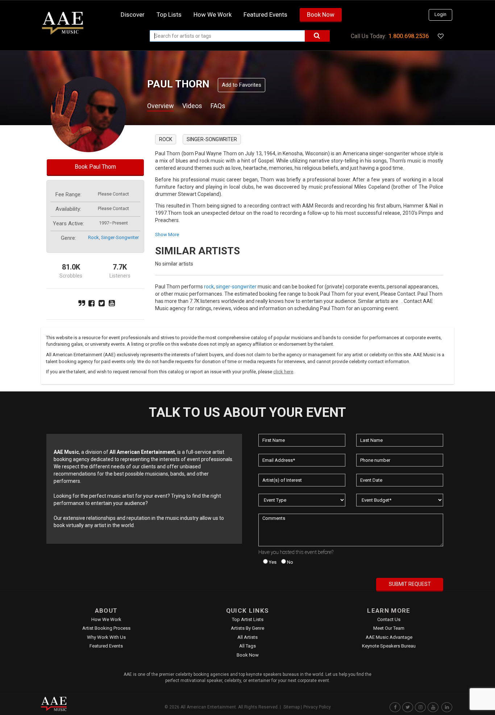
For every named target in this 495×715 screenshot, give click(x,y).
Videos (192, 106)
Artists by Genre (247, 628)
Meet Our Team (388, 628)
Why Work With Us (106, 637)
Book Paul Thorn (95, 166)
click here (283, 371)
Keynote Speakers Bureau (389, 646)
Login (440, 14)
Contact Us (388, 619)
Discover (133, 14)
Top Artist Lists (247, 619)
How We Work (106, 619)
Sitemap (291, 707)
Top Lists (169, 14)
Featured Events (265, 14)
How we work (213, 14)
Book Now (320, 14)
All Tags (247, 646)
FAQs (218, 106)
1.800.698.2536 (408, 36)
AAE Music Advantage (389, 637)
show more (167, 234)
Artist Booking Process (106, 628)
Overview (160, 106)
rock (93, 237)
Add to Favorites (241, 85)
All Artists (247, 637)
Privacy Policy (317, 707)
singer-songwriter (120, 237)
